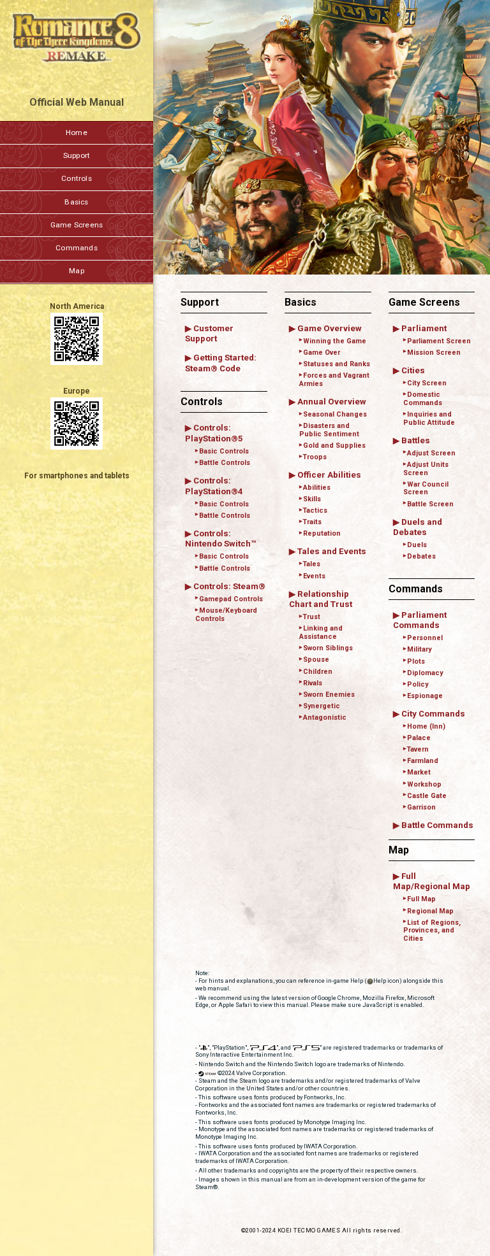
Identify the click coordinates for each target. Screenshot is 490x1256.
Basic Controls (224, 451)
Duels (417, 545)
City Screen (427, 383)
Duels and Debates (417, 527)
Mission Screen (434, 352)
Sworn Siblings (328, 648)
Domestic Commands (422, 398)
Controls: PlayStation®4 (214, 486)
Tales (311, 564)
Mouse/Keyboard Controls (226, 614)
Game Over (321, 352)
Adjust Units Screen (426, 468)
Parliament (424, 328)
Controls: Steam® (229, 586)
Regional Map (430, 911)
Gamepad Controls (231, 599)
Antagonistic (324, 717)
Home (76, 132)
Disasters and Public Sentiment (329, 430)
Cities (413, 370)
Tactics (315, 510)
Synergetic (321, 706)
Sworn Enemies (329, 694)
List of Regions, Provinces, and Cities (432, 930)
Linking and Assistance (321, 632)
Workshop (424, 784)
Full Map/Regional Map (431, 881)
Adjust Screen (431, 453)
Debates (421, 556)
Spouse (316, 659)
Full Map (421, 899)
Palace (419, 738)
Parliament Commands (420, 620)
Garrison (421, 807)
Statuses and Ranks (336, 364)
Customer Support (209, 334)
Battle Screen (430, 504)
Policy (417, 684)
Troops (315, 457)
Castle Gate (427, 796)
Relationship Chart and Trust (320, 599)
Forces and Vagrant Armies (334, 379)
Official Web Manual (76, 102)
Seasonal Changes (335, 414)
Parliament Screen (439, 341)
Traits (312, 522)
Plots (416, 661)
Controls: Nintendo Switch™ (220, 539)
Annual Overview (331, 401)
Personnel (425, 638)
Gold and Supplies (334, 445)
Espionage (425, 696)
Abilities (316, 487)
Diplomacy (425, 673)
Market (419, 772)
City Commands (433, 713)
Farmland (422, 761)
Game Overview (329, 328)
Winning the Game (334, 341)
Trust (311, 617)
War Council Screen (426, 488)
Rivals (312, 683)
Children (317, 671)
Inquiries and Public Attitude (429, 418)
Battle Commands (437, 825)
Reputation (322, 533)
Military (419, 649)
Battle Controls (224, 463)
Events (314, 576)
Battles (415, 440)
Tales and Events (331, 551)
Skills (312, 499)
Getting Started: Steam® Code (220, 363)
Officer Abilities (329, 475)
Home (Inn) (426, 726)
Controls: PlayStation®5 (214, 433)
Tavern (418, 749)
